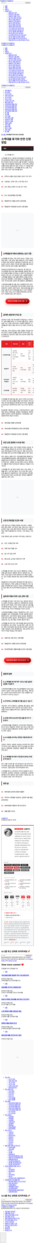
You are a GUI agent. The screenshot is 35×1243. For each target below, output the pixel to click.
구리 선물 (7, 116)
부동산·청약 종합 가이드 (12, 1215)
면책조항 (7, 1228)
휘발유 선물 (8, 123)
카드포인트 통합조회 (14, 1161)
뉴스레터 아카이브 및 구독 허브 (17, 35)
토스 (10, 1168)
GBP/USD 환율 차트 (11, 109)
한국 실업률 (12, 1099)
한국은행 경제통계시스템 (16, 1156)
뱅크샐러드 (12, 1171)
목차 (5, 148)
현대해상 (11, 1125)
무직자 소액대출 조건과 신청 (16, 301)
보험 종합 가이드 (9, 1216)
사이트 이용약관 (9, 1222)
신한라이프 (12, 1122)
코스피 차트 (8, 97)
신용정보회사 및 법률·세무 (12, 1180)
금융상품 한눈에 (13, 1159)
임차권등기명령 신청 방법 (12, 423)
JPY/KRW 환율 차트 (11, 107)
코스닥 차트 (8, 99)
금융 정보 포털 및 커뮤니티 (12, 1146)
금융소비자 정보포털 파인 (16, 1157)
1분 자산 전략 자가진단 (15, 18)
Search (28, 2)
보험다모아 (12, 1154)
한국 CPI (11, 1096)
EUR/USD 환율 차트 (11, 106)
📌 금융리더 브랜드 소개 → (10, 913)
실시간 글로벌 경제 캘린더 (16, 31)
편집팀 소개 (8, 1230)
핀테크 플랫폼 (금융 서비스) (13, 1166)
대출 (6, 8)
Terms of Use (12, 961)
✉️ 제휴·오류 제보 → (9, 917)
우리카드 (11, 1140)
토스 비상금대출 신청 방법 (12, 195)
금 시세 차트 (12, 1111)
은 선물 (7, 114)
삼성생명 (11, 1117)
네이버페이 (12, 1175)
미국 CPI (11, 1094)
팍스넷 (10, 1151)
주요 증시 (7, 1077)
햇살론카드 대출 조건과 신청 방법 (15, 201)
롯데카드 (11, 1139)
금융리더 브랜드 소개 (11, 1223)
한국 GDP (11, 1093)
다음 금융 (11, 1149)
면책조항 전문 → (13, 939)
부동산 (7, 9)
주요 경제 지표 (9, 1089)
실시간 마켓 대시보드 (15, 23)
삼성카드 (11, 1134)
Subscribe (29, 955)
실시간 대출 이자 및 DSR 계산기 (18, 38)
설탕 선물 (7, 126)
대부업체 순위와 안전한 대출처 (14, 792)
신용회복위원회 (13, 1192)
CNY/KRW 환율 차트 (11, 111)
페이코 (10, 1176)
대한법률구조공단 (14, 1186)
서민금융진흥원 (13, 1188)
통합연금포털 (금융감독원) (16, 1190)
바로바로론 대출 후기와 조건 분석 (16, 660)
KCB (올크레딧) (13, 1183)
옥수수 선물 (8, 128)
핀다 (10, 1173)
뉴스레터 (7, 1227)
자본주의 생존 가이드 (15, 16)
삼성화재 (11, 1123)
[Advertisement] (17, 230)
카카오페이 (12, 1169)
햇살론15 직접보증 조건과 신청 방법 (16, 207)
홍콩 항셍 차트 (9, 102)
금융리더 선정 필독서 (15, 21)
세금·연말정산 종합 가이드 (12, 1218)
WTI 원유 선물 (9, 118)
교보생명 (11, 1120)
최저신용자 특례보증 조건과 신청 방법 (16, 428)
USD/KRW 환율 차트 (11, 104)
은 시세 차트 (12, 1113)
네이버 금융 (12, 1147)
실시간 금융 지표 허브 (15, 25)
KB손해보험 (12, 1128)
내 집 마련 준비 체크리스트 (16, 30)
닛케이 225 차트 (9, 101)
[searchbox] (13, 3)
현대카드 (11, 1137)
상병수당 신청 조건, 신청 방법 (14, 638)
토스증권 (7, 92)
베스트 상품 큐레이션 (15, 19)
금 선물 (7, 113)
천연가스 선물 (9, 121)
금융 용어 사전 (13, 13)
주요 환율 (7, 1101)
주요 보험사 (8, 1115)
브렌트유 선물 (9, 119)
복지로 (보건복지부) (14, 1164)
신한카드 (11, 1132)
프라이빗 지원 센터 (14, 14)
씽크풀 (10, 1152)
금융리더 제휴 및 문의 (11, 1225)
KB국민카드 (12, 1135)
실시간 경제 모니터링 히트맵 (17, 37)
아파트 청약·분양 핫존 (15, 26)
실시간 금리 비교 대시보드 (16, 33)
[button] (3, 1238)
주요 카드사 (8, 1130)
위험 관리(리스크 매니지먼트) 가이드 (19, 40)
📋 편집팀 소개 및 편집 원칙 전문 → (12, 915)
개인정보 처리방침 (10, 1211)
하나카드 (11, 1142)
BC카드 (11, 1144)
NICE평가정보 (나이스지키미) (17, 1181)
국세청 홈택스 (12, 1185)
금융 (6, 6)
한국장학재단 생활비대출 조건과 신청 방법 (18, 649)
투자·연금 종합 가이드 (11, 1220)
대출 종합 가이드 (9, 811)
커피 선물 (7, 124)
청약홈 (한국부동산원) (15, 1163)
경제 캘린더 (8, 90)
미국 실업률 (12, 1098)
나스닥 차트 (8, 94)
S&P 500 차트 (9, 95)
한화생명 (11, 1118)
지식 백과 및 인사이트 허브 (16, 28)
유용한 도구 (8, 11)
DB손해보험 (12, 1127)
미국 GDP (11, 1091)
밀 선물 (7, 131)
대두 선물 (7, 130)
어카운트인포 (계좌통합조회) (17, 1178)
